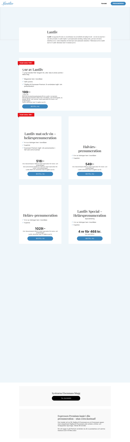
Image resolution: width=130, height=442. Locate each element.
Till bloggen (66, 398)
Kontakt (104, 3)
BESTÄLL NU (35, 106)
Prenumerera (118, 3)
